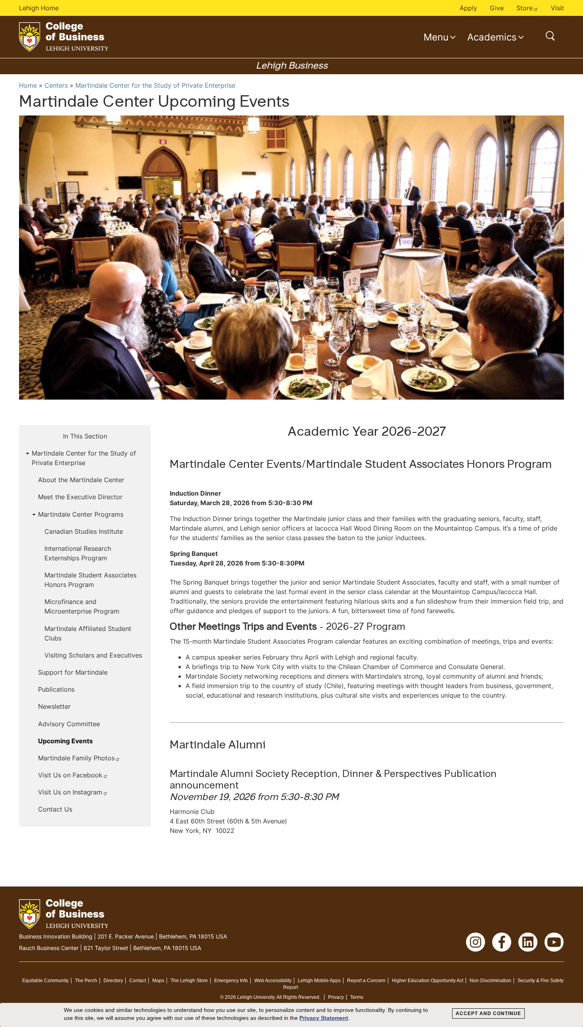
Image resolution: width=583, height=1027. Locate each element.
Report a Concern (366, 980)
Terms (356, 997)
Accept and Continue (488, 1013)
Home (28, 85)
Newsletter (54, 706)
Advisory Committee (69, 723)
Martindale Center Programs (80, 514)
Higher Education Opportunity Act (427, 980)
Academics (492, 37)
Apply (468, 8)
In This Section (85, 436)
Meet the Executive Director (80, 496)
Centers (56, 85)
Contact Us (55, 809)
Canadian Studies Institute (83, 531)
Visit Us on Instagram (70, 792)
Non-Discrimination (490, 980)
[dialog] (291, 1015)
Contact (137, 980)
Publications (56, 689)
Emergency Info (231, 980)
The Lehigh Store (189, 980)
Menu (436, 37)
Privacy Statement (323, 1018)
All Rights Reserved (297, 997)
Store (524, 8)
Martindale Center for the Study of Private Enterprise (155, 85)
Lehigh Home (39, 8)
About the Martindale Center (81, 479)
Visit (557, 8)
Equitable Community (45, 980)
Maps (158, 980)
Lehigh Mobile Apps (319, 980)
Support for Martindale (72, 672)
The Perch (86, 980)
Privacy (336, 997)
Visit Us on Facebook (70, 775)
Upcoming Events (65, 741)
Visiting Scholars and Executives (93, 655)
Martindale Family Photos (76, 758)
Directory (113, 980)
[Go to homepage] (63, 37)
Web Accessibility (273, 980)
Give (497, 8)
